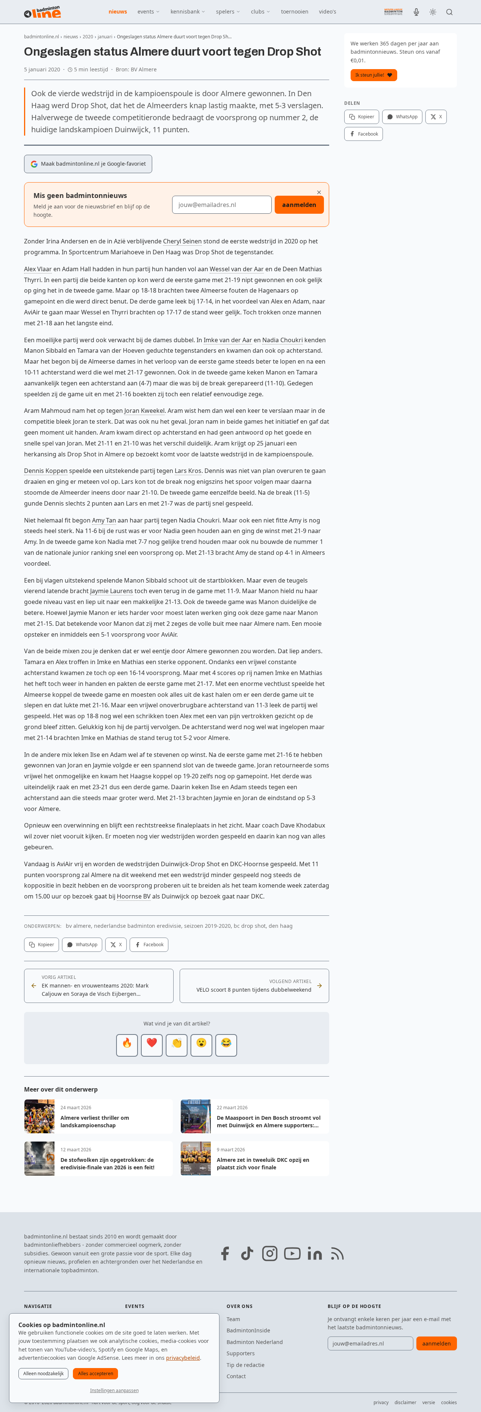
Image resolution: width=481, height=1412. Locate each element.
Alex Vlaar (38, 269)
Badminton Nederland (255, 1342)
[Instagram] (270, 1253)
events (146, 11)
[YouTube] (292, 1253)
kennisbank (185, 11)
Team (233, 1319)
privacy (381, 1402)
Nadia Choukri (282, 340)
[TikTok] (247, 1253)
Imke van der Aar (228, 340)
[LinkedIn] (315, 1253)
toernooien (295, 11)
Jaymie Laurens (111, 591)
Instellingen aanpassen (114, 1390)
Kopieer (46, 944)
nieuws (118, 11)
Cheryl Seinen (182, 241)
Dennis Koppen (46, 471)
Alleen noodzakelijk (43, 1373)
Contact (236, 1376)
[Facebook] (224, 1253)
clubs (258, 11)
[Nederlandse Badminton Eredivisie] (393, 12)
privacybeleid (183, 1357)
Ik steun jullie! (369, 75)
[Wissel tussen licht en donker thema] (432, 12)
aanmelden (299, 205)
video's (327, 11)
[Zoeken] (449, 12)
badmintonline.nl (41, 36)
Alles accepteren (95, 1373)
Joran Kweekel (144, 410)
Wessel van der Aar (237, 269)
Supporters (241, 1353)
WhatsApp (86, 944)
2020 (88, 36)
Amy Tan (104, 520)
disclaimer (405, 1402)
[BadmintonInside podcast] (416, 12)
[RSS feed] (337, 1253)
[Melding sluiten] (319, 192)
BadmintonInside (248, 1330)
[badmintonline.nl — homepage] (42, 12)
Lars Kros (188, 471)
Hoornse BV (134, 896)
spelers (225, 11)
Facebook (153, 944)
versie (428, 1402)
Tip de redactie (246, 1364)
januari (105, 36)
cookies (449, 1402)
